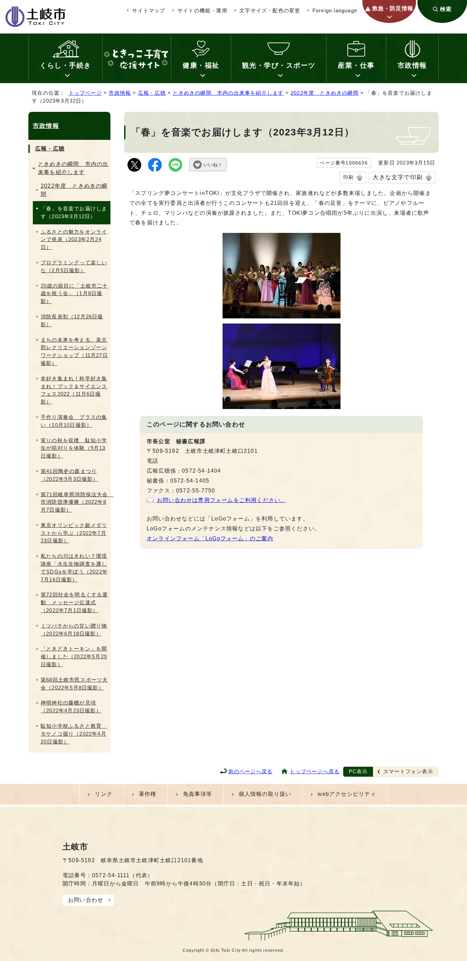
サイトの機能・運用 (202, 10)
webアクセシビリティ (347, 794)
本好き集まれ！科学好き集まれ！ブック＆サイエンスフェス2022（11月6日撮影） (74, 390)
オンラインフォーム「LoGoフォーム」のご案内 (210, 538)
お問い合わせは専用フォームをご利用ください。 (221, 500)
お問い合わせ (85, 900)
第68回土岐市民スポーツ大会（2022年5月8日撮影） (74, 683)
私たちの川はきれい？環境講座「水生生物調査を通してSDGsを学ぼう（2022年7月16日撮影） (74, 567)
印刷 (348, 177)
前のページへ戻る (250, 771)
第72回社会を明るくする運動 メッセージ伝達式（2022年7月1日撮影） (74, 602)
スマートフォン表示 (408, 771)
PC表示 (358, 771)
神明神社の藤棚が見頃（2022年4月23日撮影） (71, 706)
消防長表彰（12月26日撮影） (72, 320)
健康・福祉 (201, 65)
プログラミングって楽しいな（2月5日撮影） (74, 266)
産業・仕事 (356, 65)
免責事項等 (197, 794)
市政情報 (412, 65)
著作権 (148, 794)
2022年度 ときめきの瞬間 (325, 93)
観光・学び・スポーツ (279, 65)
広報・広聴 (152, 93)
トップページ (85, 93)
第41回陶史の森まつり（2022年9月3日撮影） (69, 475)
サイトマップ (148, 10)
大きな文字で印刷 (398, 177)
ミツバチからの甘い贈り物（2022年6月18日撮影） (74, 629)
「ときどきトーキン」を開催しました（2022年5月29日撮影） (74, 656)
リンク (103, 794)
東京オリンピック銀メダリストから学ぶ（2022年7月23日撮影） (74, 533)
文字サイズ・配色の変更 (269, 10)
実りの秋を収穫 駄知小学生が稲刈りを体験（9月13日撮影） (74, 448)
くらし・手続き (65, 65)
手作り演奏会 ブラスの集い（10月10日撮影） (74, 421)
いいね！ (213, 164)
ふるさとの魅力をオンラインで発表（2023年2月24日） (74, 239)
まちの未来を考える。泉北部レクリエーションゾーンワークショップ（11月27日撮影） (74, 351)
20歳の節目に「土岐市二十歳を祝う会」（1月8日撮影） (74, 293)
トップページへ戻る (314, 771)
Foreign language (334, 10)
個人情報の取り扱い (265, 794)
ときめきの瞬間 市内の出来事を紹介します (228, 93)
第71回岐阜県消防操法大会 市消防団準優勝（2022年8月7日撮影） (75, 502)
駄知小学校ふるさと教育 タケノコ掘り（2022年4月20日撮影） (74, 734)
